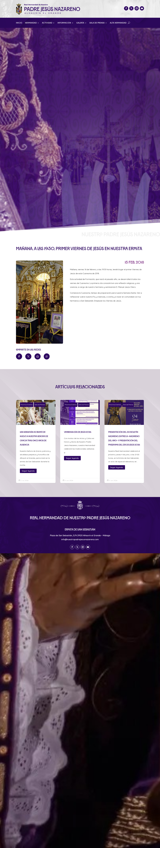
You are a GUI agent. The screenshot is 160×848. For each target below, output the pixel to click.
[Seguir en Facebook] (126, 8)
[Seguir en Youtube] (142, 8)
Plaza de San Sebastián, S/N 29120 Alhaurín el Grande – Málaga (80, 535)
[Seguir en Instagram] (136, 8)
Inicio (19, 23)
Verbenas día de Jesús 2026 (80, 441)
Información (64, 23)
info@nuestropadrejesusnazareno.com (80, 539)
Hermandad (31, 23)
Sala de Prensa (97, 23)
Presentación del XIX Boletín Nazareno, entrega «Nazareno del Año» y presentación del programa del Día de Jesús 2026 (124, 441)
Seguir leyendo (28, 471)
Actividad (47, 23)
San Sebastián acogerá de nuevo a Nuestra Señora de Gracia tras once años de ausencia (36, 441)
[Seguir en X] (131, 8)
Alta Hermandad (118, 23)
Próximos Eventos (26, 405)
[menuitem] (19, 356)
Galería (80, 23)
